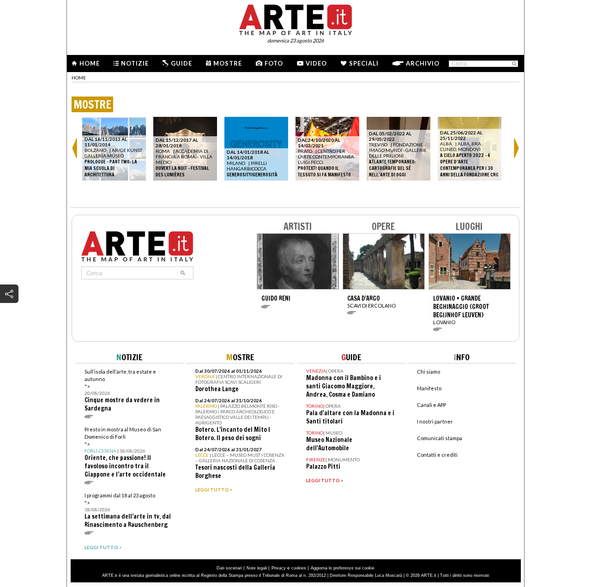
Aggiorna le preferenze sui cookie (342, 568)
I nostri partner (435, 421)
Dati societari (229, 568)
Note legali (257, 568)
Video (316, 63)
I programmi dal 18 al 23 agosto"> (127, 510)
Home (89, 63)
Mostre (227, 63)
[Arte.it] (295, 18)
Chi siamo (428, 372)
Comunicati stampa (439, 438)
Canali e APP (431, 405)
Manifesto (429, 388)
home (79, 77)
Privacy (278, 568)
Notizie (135, 63)
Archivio (423, 63)
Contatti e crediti (437, 455)
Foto (274, 63)
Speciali (364, 63)
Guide (181, 63)
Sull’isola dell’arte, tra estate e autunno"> (122, 390)
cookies (298, 568)
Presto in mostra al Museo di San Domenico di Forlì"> (125, 452)
